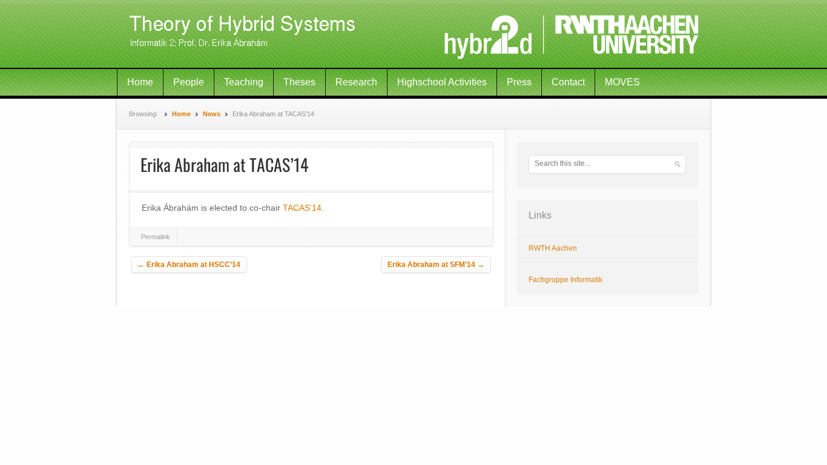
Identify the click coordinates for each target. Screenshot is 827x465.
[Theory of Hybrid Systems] (413, 34)
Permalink (155, 236)
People (188, 82)
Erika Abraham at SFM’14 (435, 264)
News (211, 113)
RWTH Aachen (553, 248)
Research (356, 82)
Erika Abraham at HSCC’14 (188, 264)
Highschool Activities (442, 82)
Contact (568, 82)
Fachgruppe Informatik (565, 279)
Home (140, 82)
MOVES (622, 82)
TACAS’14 (302, 208)
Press (519, 82)
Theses (299, 82)
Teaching (243, 82)
